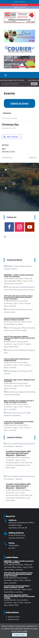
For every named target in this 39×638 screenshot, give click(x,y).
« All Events (6, 113)
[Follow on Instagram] (19, 227)
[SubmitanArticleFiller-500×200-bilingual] (19, 68)
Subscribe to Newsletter (19, 5)
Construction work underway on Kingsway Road (17, 359)
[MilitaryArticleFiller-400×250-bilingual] (19, 170)
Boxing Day (32, 157)
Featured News (9, 284)
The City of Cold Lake (13, 322)
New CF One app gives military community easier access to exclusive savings (19, 338)
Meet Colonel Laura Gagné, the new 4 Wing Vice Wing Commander (19, 401)
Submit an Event (13, 619)
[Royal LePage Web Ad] (19, 22)
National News (13, 347)
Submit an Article (19, 7)
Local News (19, 284)
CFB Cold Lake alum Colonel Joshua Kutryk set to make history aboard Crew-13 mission (18, 297)
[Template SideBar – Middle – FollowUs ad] (19, 188)
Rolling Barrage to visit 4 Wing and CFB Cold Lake (19, 380)
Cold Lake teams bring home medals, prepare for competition (19, 422)
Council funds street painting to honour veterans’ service (17, 319)
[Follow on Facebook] (9, 227)
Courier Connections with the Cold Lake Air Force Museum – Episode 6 (18, 453)
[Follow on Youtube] (29, 227)
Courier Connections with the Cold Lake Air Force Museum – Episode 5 (18, 486)
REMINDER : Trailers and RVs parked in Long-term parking (19, 276)
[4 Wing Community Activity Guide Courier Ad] (19, 42)
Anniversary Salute (12, 463)
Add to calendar (12, 137)
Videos (12, 468)
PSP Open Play (7, 157)
